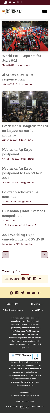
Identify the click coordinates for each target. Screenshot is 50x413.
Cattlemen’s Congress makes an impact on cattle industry (25, 130)
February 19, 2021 (10, 84)
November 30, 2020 (10, 159)
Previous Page (5, 254)
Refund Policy (25, 408)
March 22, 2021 (9, 65)
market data (33, 362)
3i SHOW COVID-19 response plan (17, 77)
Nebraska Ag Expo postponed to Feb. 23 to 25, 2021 (23, 173)
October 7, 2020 (9, 220)
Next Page (44, 254)
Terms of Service (12, 406)
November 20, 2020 (10, 182)
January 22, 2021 (9, 140)
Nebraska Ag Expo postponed (17, 151)
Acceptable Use (38, 406)
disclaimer (29, 385)
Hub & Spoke (29, 401)
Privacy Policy (25, 406)
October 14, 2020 (9, 201)
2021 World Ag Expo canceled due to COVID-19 (23, 237)
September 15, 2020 (11, 244)
